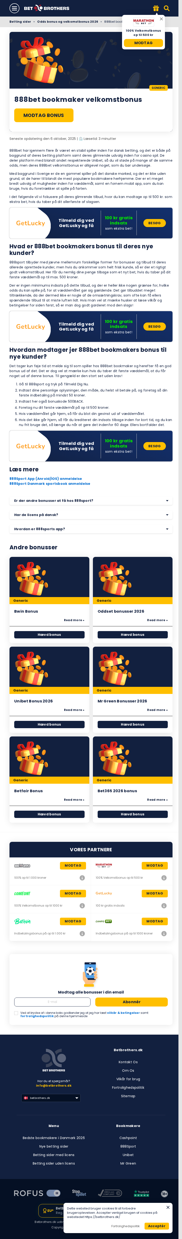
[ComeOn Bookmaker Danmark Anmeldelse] (82, 905)
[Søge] (167, 8)
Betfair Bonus (28, 791)
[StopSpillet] (79, 1193)
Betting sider (20, 22)
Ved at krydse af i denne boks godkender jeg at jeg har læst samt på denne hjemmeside (84, 1014)
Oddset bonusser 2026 (121, 611)
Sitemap (128, 1096)
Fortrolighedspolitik (128, 1087)
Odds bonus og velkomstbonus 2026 (67, 22)
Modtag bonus (43, 115)
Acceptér (156, 1226)
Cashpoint (128, 1138)
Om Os (128, 1070)
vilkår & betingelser (123, 1013)
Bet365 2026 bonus (117, 791)
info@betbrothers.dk (54, 1086)
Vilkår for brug (128, 1079)
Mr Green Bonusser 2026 (122, 701)
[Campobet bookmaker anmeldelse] (164, 933)
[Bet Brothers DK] (50, 8)
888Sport (128, 1146)
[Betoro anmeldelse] (82, 878)
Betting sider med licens (54, 1155)
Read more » (74, 620)
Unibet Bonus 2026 (33, 701)
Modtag (143, 43)
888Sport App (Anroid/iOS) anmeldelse (45, 478)
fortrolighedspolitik (37, 1016)
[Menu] (14, 8)
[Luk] (161, 19)
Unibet (128, 1155)
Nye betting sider (53, 1146)
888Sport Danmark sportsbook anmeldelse (50, 483)
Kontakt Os (128, 1062)
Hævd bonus (49, 634)
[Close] (168, 1207)
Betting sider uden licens (54, 1163)
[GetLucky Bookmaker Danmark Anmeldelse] (164, 905)
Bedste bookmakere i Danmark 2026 (54, 1138)
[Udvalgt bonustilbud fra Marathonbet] (156, 8)
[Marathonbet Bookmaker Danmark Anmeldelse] (164, 878)
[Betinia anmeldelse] (82, 933)
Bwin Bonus (26, 611)
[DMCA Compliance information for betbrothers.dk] (110, 1193)
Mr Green (128, 1163)
